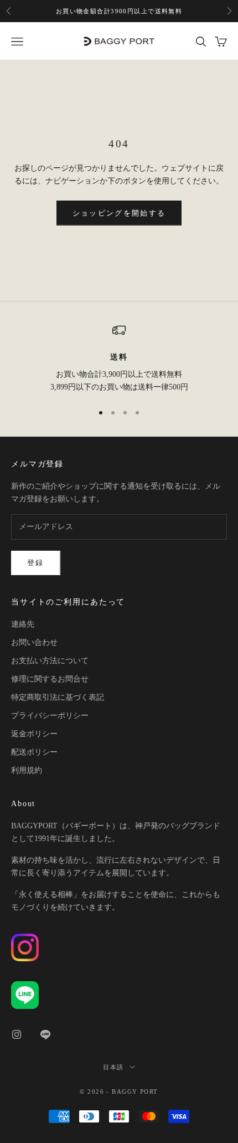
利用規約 (26, 770)
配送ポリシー (34, 752)
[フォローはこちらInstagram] (16, 1034)
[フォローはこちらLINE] (45, 1034)
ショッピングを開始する (119, 213)
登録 (35, 562)
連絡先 (22, 624)
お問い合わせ (34, 642)
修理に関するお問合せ (50, 679)
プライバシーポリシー (50, 715)
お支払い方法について (50, 661)
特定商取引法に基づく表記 (57, 697)
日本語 (113, 1067)
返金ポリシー (34, 734)
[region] (119, 359)
